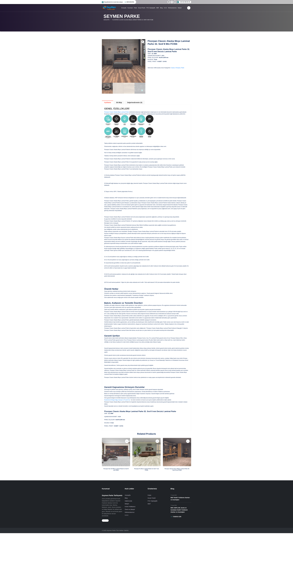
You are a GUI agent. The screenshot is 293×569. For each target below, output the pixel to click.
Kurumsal (130, 7)
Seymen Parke (111, 530)
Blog (161, 7)
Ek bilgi (119, 102)
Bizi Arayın (130, 2)
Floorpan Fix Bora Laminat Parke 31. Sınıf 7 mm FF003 (146, 469)
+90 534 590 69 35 (185, 2)
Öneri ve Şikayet (130, 509)
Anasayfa (123, 7)
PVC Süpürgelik (150, 7)
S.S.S (165, 7)
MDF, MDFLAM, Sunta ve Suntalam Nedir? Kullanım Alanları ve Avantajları (179, 510)
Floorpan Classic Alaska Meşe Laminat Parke (116, 112)
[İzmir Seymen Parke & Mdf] (109, 7)
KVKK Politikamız (130, 506)
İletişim (180, 7)
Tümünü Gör (177, 516)
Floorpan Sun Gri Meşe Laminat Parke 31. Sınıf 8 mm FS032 (116, 469)
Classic (173, 67)
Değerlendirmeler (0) (134, 102)
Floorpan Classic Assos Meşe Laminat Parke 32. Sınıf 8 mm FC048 (177, 469)
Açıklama (107, 102)
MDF (157, 7)
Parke (135, 7)
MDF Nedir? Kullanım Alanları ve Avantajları (180, 499)
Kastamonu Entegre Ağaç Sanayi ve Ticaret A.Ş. (117, 400)
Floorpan (177, 67)
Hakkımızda (128, 501)
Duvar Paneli (141, 7)
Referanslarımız (172, 7)
